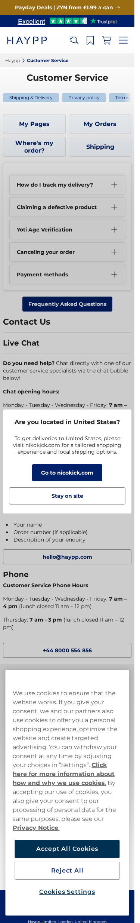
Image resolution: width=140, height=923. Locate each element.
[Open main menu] (123, 40)
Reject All (67, 870)
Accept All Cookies (67, 848)
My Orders (100, 124)
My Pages (34, 124)
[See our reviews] (67, 21)
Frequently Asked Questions (67, 304)
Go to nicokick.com (67, 472)
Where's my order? (34, 146)
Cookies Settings (67, 891)
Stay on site (67, 496)
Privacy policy (84, 97)
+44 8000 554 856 (67, 650)
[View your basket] (106, 40)
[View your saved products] (90, 40)
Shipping (100, 146)
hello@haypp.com (67, 557)
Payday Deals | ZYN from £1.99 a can (64, 7)
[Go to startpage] (33, 40)
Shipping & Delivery (31, 97)
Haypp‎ (12, 60)
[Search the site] (73, 40)
